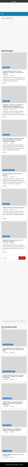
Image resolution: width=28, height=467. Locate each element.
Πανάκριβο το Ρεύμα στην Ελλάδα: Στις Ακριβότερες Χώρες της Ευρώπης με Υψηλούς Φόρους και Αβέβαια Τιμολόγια (13, 106)
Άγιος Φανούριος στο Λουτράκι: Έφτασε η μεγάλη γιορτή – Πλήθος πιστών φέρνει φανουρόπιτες (13, 376)
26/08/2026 (12, 379)
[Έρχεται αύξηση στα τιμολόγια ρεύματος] (14, 197)
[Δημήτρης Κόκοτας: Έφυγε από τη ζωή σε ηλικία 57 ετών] (14, 444)
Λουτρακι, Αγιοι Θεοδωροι (8, 371)
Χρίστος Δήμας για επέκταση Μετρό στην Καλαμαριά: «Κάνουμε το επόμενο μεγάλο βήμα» (13, 349)
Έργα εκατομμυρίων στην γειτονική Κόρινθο (12, 174)
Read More (5, 83)
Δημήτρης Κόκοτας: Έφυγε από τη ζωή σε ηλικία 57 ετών (13, 455)
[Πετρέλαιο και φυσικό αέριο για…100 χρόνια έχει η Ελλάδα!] (14, 229)
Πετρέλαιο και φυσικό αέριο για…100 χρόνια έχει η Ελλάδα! (13, 240)
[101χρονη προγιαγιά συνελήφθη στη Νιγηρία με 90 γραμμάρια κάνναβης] (14, 418)
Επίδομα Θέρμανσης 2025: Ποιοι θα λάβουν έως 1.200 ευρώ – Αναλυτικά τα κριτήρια (13, 72)
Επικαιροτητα (6, 67)
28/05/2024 (12, 209)
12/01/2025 (12, 109)
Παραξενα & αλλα (7, 425)
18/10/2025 (12, 75)
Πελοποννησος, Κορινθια (8, 170)
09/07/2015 (12, 243)
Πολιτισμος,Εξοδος (7, 398)
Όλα (12, 344)
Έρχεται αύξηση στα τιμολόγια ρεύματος (14, 207)
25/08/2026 (12, 457)
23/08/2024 (12, 143)
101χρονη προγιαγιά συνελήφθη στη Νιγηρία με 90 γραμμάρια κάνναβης (12, 429)
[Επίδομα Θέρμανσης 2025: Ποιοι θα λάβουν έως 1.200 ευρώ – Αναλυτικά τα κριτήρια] (14, 61)
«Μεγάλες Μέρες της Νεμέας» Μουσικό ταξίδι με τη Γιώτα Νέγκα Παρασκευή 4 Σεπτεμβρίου (13, 403)
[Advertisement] (14, 34)
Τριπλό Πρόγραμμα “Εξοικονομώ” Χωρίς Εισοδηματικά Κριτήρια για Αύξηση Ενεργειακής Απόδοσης (13, 140)
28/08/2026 (12, 352)
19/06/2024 (12, 176)
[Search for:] (11, 258)
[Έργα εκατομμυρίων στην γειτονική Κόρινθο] (14, 163)
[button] (2, 14)
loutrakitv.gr (6, 75)
